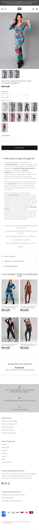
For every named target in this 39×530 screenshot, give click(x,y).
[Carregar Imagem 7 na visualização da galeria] (19, 40)
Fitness (4, 444)
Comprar (19, 148)
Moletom (5, 453)
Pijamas (4, 450)
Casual (4, 456)
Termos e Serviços (8, 430)
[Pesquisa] (6, 9)
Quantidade (6, 135)
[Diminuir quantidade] (4, 139)
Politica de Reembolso (9, 424)
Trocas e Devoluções (9, 433)
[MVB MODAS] (19, 9)
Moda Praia (5, 447)
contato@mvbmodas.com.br (12, 501)
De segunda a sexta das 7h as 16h (13, 495)
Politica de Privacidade (10, 421)
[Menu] (2, 9)
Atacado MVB (6, 462)
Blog (3, 459)
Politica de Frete (7, 427)
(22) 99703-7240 (7, 498)
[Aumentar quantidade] (14, 139)
